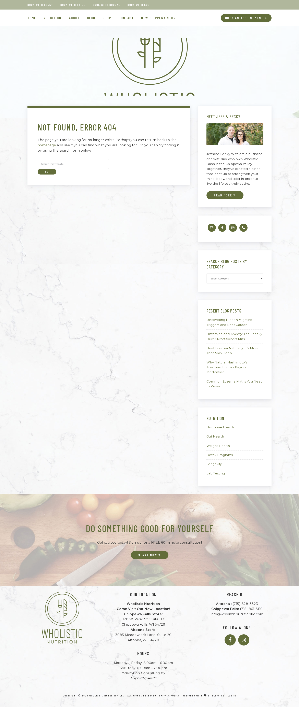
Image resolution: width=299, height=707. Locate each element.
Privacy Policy (169, 695)
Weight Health (218, 446)
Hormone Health (220, 427)
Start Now (148, 555)
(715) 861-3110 (251, 609)
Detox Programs (219, 455)
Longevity (214, 464)
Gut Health (215, 436)
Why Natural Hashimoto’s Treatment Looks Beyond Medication (227, 367)
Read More (224, 195)
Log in (232, 695)
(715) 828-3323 (245, 604)
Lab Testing (215, 473)
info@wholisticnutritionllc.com (237, 614)
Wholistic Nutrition (149, 67)
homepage (47, 145)
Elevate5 (218, 695)
